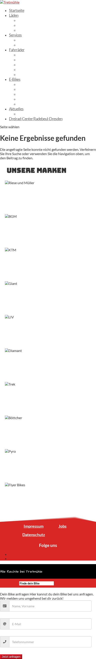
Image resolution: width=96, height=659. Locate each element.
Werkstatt (26, 44)
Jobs (62, 526)
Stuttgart (25, 30)
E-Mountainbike (30, 94)
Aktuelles (16, 108)
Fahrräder (16, 49)
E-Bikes (14, 79)
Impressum (34, 526)
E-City (22, 84)
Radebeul (25, 25)
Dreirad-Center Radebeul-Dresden (36, 118)
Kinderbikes (27, 69)
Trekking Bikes (29, 54)
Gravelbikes (27, 64)
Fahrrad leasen (29, 39)
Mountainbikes (29, 74)
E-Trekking (26, 89)
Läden (13, 15)
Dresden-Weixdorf (32, 20)
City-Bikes (26, 59)
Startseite (16, 10)
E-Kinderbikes (28, 103)
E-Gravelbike (28, 98)
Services (15, 34)
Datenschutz (33, 534)
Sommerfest (27, 113)
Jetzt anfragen (11, 656)
